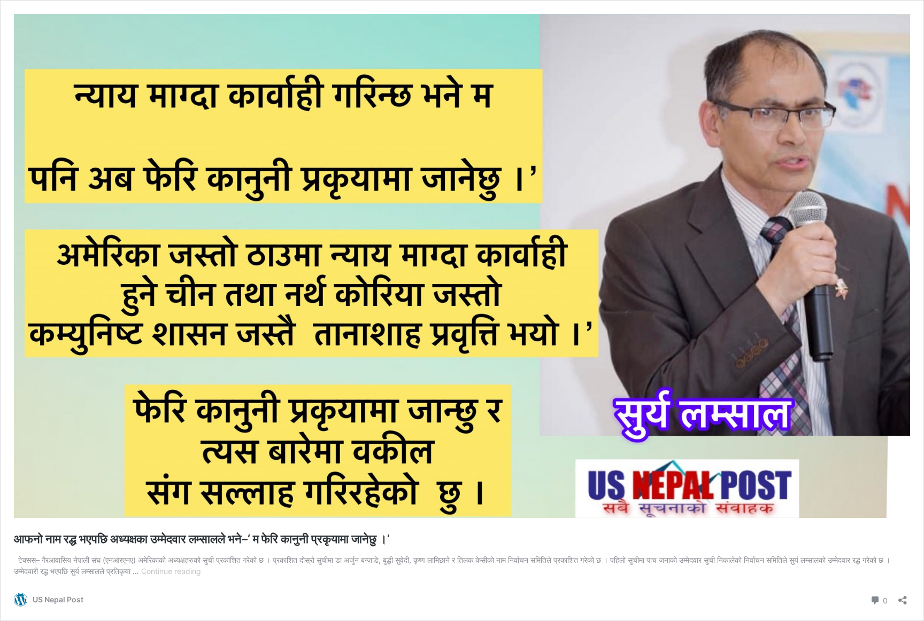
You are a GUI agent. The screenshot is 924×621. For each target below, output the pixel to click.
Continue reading (171, 571)
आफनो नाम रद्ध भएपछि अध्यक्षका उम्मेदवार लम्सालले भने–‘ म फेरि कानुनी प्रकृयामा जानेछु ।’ (202, 539)
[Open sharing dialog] (902, 596)
